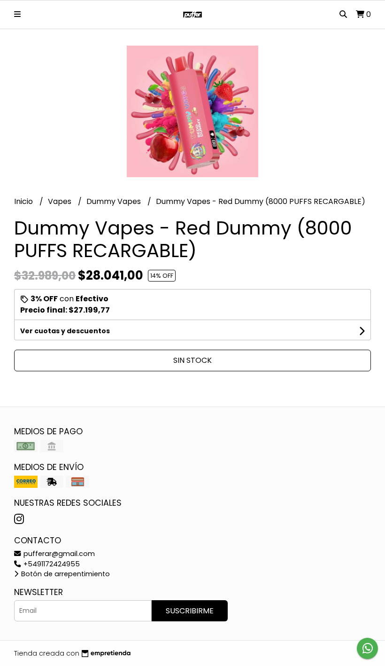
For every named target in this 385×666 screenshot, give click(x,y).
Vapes (60, 201)
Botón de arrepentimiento (64, 574)
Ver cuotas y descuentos (65, 331)
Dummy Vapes (114, 201)
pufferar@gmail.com (58, 553)
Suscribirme (190, 610)
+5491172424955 (51, 564)
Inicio (24, 201)
